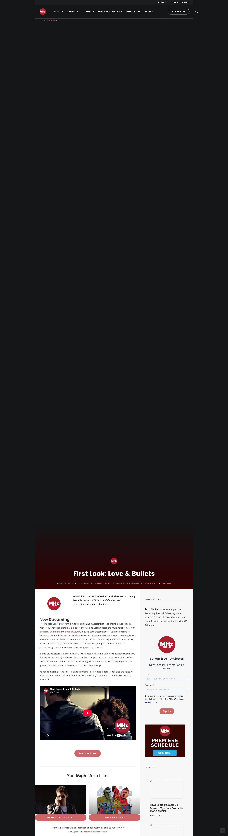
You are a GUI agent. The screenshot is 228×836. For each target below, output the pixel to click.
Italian (80, 583)
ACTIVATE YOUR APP (178, 2)
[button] (196, 11)
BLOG (148, 11)
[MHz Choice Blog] (43, 11)
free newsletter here (95, 831)
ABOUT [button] (57, 11)
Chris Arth (166, 583)
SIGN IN (163, 2)
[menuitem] (163, 2)
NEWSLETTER (133, 11)
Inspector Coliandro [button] (61, 817)
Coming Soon (149, 583)
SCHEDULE (88, 11)
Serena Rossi (136, 583)
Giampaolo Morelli (93, 583)
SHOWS (71, 11)
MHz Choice (151, 609)
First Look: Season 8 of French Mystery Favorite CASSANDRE (166, 808)
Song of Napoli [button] (114, 817)
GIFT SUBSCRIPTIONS (110, 11)
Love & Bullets (123, 583)
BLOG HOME (51, 20)
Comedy (106, 583)
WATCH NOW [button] (87, 753)
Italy (113, 583)
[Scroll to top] (222, 830)
